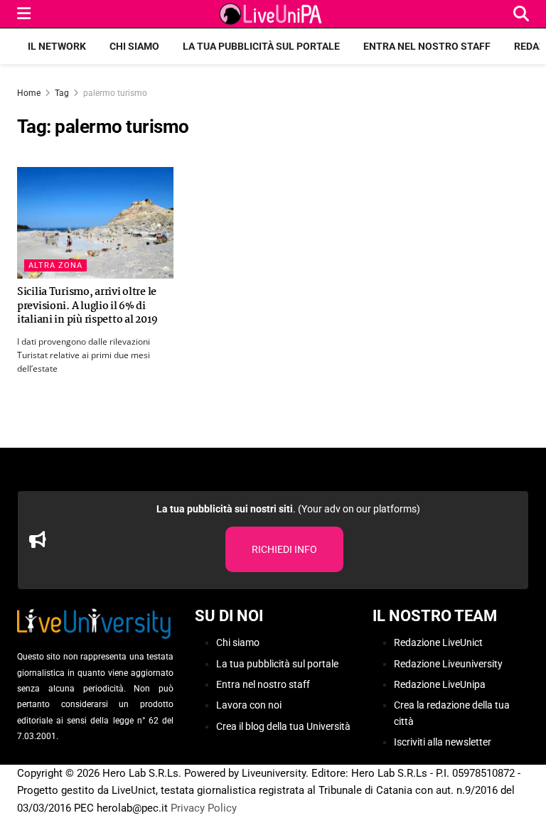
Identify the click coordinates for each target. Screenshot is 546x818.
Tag (62, 93)
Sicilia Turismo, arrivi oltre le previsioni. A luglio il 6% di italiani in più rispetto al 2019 (87, 306)
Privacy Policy (204, 808)
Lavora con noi (249, 705)
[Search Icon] (521, 14)
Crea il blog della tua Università (283, 726)
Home (29, 93)
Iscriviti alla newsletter (442, 742)
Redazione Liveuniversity (448, 663)
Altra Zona (55, 265)
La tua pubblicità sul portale (261, 46)
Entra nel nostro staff (427, 46)
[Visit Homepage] (272, 14)
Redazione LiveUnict (438, 642)
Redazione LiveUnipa (440, 684)
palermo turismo (115, 93)
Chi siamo (134, 46)
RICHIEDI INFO (284, 549)
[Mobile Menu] (24, 14)
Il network (57, 46)
